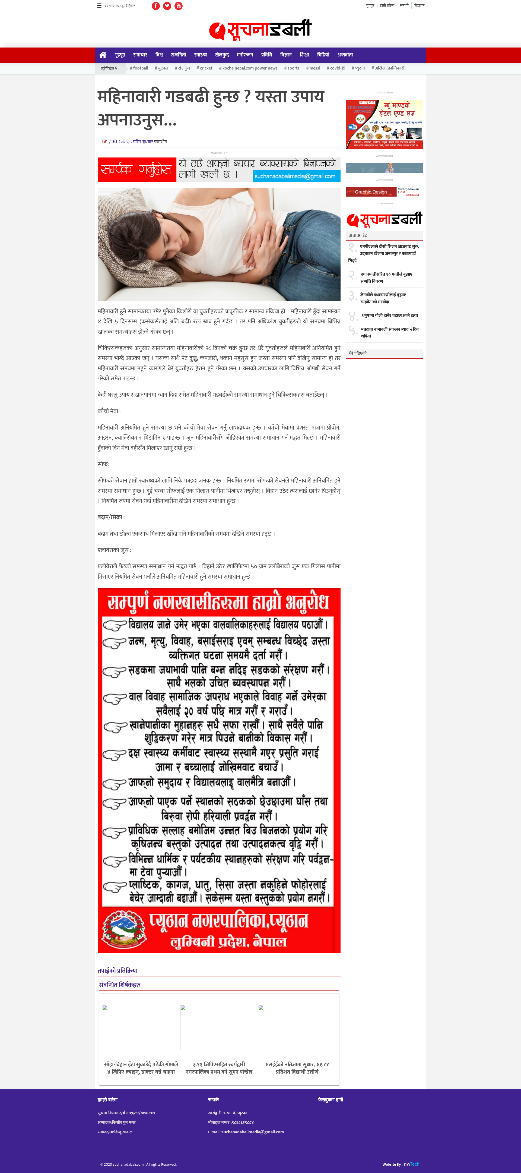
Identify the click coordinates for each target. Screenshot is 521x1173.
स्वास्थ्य (200, 55)
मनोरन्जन (245, 55)
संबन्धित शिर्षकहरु (119, 985)
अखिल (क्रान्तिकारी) (390, 68)
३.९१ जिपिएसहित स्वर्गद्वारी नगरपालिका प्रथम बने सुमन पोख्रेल (219, 1068)
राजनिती (178, 55)
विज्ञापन (419, 5)
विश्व (159, 55)
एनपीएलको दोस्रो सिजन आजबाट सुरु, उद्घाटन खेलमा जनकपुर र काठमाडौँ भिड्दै (383, 253)
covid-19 (337, 68)
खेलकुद (222, 55)
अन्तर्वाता (345, 55)
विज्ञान (286, 55)
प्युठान (360, 68)
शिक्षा (304, 55)
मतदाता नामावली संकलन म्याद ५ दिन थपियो (390, 333)
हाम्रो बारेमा (387, 5)
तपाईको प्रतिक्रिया (118, 971)
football (140, 68)
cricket (206, 68)
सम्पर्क (404, 5)
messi (315, 68)
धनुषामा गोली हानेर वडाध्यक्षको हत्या (390, 315)
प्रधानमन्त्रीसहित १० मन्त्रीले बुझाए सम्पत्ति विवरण (386, 278)
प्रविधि (266, 55)
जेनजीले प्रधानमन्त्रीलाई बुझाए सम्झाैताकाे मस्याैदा (383, 298)
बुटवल (163, 68)
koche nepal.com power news (250, 68)
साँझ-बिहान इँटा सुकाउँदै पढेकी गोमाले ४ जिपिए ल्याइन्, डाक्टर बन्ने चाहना (141, 1068)
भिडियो (323, 55)
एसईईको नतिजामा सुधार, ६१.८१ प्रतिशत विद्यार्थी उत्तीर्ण (297, 1068)
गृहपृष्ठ (370, 5)
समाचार (140, 55)
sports (294, 68)
